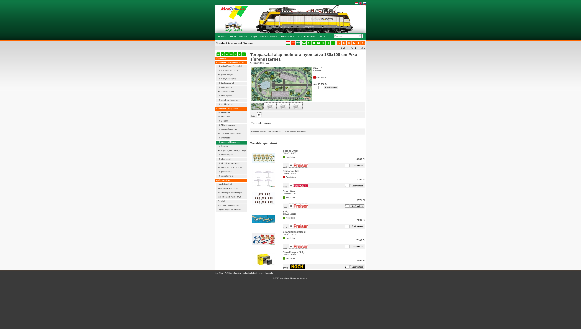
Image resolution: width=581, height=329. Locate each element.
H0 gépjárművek (224, 172)
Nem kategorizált (225, 184)
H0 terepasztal (224, 117)
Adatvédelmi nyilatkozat (253, 273)
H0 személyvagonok (226, 91)
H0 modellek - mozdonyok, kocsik (230, 62)
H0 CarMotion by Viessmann (229, 134)
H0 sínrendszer (224, 138)
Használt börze (287, 36)
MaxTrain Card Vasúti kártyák (230, 197)
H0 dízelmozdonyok (226, 83)
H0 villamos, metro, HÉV (228, 70)
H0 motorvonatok (225, 87)
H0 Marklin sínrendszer (227, 129)
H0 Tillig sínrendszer (226, 125)
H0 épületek (223, 146)
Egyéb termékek (223, 180)
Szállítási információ (307, 36)
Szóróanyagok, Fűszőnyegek (230, 193)
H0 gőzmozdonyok (225, 75)
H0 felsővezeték (224, 159)
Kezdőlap (222, 36)
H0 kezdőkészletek (225, 104)
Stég (285, 211)
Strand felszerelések (294, 232)
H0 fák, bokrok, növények (228, 163)
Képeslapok (221, 59)
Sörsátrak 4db (291, 171)
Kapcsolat (269, 273)
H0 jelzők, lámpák (225, 155)
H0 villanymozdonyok (227, 79)
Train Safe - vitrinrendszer (228, 205)
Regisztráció (360, 48)
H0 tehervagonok (225, 96)
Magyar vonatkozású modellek (264, 36)
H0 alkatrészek (224, 112)
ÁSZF (322, 36)
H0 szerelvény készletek (228, 100)
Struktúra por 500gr (294, 252)
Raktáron (243, 36)
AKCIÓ (233, 36)
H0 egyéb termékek (226, 176)
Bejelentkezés (346, 48)
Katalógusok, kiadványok (228, 188)
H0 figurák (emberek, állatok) (230, 167)
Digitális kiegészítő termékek (229, 210)
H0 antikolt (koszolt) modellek (230, 66)
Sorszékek (289, 191)
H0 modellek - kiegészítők (227, 109)
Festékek (221, 201)
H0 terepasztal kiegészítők (229, 142)
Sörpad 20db (290, 151)
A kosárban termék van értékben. (234, 43)
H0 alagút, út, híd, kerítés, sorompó (232, 151)
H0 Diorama (223, 121)
